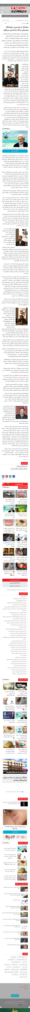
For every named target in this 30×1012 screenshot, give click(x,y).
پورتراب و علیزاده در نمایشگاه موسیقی (19, 618)
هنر (16, 20)
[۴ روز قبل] (24, 927)
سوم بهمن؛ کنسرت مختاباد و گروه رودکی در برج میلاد (17, 667)
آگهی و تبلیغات (9, 5)
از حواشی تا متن (23, 655)
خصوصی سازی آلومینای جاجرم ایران (13, 944)
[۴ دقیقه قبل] (24, 895)
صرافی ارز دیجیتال (15, 969)
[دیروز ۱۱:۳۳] (24, 804)
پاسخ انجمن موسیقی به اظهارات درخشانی (19, 653)
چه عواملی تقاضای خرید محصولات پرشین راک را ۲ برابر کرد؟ (11, 920)
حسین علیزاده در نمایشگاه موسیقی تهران (19, 641)
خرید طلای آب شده (23, 964)
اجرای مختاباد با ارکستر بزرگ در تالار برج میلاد (18, 647)
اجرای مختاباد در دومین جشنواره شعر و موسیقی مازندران (16, 659)
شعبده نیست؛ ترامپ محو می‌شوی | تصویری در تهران (16, 590)
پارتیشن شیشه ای (23, 972)
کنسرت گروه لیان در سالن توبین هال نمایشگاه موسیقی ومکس (15, 621)
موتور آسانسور (13, 957)
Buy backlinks (24, 969)
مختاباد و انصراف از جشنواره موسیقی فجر (19, 614)
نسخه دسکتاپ (15, 995)
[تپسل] (3, 129)
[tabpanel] (15, 770)
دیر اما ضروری (23, 596)
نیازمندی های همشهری (16, 5)
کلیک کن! (15, 832)
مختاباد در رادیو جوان (22, 627)
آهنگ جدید (24, 967)
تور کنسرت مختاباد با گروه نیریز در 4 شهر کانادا (18, 643)
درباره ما (25, 985)
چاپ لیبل (9, 967)
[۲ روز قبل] (24, 901)
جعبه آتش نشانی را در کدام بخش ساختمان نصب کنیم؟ (11, 932)
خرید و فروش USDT (22, 957)
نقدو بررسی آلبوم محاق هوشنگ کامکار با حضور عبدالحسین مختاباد (14, 616)
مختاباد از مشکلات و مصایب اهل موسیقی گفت (18, 612)
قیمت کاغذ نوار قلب (16, 900)
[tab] (15, 580)
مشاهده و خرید (15, 151)
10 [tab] (6, 791)
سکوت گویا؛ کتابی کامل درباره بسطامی (19, 604)
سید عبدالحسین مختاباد (22, 108)
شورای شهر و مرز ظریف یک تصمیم (20, 665)
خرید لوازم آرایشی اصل (15, 962)
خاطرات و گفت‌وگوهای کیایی (21, 600)
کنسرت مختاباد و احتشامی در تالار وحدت (19, 674)
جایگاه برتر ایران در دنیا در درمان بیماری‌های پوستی (15, 779)
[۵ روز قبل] (24, 940)
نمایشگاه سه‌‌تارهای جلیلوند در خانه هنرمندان (18, 635)
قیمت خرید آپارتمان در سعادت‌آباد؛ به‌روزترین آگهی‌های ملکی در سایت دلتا (12, 894)
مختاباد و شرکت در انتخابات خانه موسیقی (19, 661)
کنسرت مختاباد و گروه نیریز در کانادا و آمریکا (18, 625)
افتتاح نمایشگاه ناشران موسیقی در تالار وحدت (18, 633)
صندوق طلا (7, 969)
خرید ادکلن (24, 962)
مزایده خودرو (14, 964)
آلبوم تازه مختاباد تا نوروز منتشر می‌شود (19, 672)
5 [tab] (15, 791)
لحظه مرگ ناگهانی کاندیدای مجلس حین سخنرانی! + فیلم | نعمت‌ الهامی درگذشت (11, 803)
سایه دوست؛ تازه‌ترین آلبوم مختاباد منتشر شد (18, 651)
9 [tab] (8, 791)
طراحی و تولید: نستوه (14, 1005)
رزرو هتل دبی (15, 974)
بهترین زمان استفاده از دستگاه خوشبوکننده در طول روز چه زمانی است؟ (11, 913)
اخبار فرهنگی (20, 20)
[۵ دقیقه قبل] (15, 766)
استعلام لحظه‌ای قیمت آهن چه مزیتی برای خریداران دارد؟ (12, 939)
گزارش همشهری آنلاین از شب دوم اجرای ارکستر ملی (17, 645)
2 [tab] (20, 791)
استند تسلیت (7, 964)
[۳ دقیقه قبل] (24, 889)
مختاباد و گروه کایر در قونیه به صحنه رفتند (18, 670)
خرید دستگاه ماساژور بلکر (22, 959)
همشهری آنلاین (18, 9)
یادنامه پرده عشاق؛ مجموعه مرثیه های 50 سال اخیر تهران (16, 629)
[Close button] (29, 1007)
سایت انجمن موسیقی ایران (21, 377)
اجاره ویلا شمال (11, 959)
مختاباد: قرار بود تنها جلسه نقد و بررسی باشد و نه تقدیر (16, 623)
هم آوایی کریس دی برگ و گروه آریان (19, 598)
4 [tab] (17, 791)
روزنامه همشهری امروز (25, 5)
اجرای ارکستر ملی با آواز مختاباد (20, 657)
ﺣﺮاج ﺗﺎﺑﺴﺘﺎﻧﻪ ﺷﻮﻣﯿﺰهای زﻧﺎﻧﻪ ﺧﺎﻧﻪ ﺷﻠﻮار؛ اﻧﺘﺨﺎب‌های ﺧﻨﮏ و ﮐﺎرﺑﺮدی (12, 907)
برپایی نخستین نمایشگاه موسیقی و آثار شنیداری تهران (16, 602)
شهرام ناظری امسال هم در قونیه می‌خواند (19, 649)
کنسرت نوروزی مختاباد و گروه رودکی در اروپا (18, 663)
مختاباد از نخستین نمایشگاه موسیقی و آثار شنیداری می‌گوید (15, 29)
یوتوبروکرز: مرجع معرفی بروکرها (11, 972)
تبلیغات (25, 988)
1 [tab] (22, 791)
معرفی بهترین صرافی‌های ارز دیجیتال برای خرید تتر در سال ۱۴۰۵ (11, 926)
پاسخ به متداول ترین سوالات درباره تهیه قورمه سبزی (12, 888)
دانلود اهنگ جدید (23, 974)
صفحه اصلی (26, 20)
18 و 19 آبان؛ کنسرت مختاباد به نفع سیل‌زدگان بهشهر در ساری (15, 607)
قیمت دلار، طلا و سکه (23, 987)
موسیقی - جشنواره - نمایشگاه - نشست (19, 469)
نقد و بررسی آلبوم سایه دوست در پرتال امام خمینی (17, 631)
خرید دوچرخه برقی (16, 967)
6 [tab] (13, 791)
